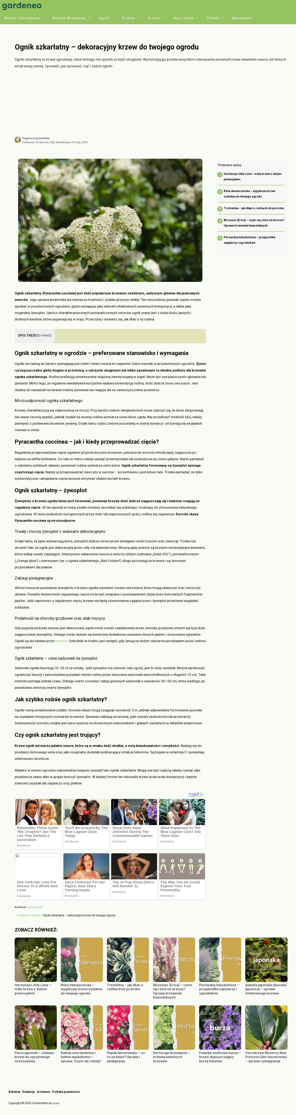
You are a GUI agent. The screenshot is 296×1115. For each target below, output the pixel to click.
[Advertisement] (151, 102)
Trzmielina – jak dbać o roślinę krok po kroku (254, 208)
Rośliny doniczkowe (22, 18)
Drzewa (128, 18)
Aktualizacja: (71, 142)
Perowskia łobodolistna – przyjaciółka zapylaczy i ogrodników (219, 989)
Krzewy (154, 18)
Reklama (14, 1091)
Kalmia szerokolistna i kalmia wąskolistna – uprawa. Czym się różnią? (81, 1057)
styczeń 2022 (35, 907)
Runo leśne (184, 18)
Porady (213, 18)
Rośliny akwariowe (69, 18)
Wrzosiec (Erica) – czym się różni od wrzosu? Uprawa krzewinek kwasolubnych (172, 991)
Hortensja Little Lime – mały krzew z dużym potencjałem (33, 989)
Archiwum (43, 1091)
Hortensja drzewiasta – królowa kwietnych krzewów (171, 1057)
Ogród (104, 18)
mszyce (61, 641)
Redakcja (28, 1091)
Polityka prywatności (66, 1091)
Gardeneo (23, 915)
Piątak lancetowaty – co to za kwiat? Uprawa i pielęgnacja (126, 1057)
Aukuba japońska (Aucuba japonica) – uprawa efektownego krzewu (265, 989)
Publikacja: (38, 142)
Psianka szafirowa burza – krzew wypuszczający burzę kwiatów (220, 1057)
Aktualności (242, 18)
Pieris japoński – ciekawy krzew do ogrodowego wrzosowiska (34, 1057)
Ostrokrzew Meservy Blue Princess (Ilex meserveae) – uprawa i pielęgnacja (266, 1057)
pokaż (45, 335)
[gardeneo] (22, 6)
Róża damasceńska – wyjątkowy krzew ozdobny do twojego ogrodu (81, 989)
